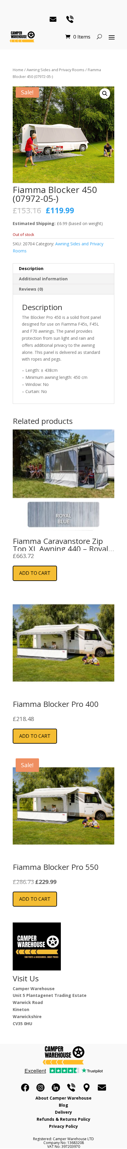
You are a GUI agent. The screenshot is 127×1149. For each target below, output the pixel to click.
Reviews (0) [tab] (31, 289)
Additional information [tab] (43, 279)
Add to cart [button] (35, 573)
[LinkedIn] (56, 1087)
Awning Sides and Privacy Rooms (55, 69)
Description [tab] (31, 268)
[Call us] (71, 1087)
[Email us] (102, 1087)
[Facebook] (25, 1087)
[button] (105, 93)
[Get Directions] (86, 1087)
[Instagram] (40, 1087)
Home (18, 69)
